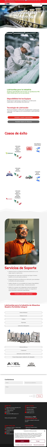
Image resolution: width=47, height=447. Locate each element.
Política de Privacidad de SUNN (39, 444)
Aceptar (22, 441)
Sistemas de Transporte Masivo (31, 427)
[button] (44, 431)
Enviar (39, 396)
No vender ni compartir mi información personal (24, 444)
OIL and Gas (28, 429)
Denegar (38, 441)
